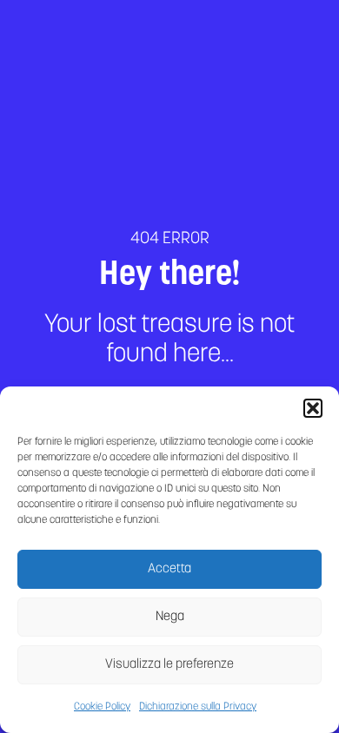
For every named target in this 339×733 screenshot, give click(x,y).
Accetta (169, 569)
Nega (170, 617)
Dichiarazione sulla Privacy (197, 707)
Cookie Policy (102, 707)
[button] (313, 408)
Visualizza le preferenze (169, 664)
